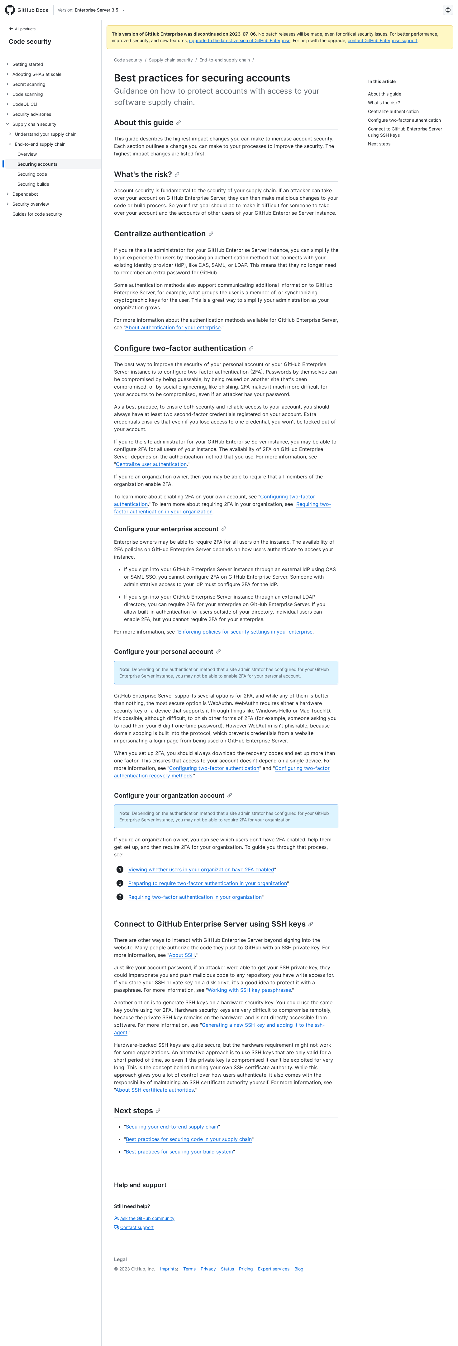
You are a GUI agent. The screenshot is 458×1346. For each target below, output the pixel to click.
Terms (189, 1268)
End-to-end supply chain (224, 59)
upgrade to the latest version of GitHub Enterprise (239, 40)
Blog (298, 1268)
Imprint (167, 1268)
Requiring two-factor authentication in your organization (195, 897)
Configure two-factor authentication (180, 348)
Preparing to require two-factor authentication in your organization (207, 883)
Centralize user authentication (151, 464)
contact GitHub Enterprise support (382, 40)
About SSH (182, 955)
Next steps (133, 1110)
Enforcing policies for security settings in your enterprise (245, 632)
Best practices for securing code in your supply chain (189, 1139)
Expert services (273, 1268)
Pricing (246, 1268)
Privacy (208, 1268)
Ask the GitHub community (147, 1218)
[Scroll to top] (444, 1332)
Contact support (137, 1227)
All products (25, 29)
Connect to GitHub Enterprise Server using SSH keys (210, 923)
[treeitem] (53, 64)
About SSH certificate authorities (155, 1090)
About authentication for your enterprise (173, 327)
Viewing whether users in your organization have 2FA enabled (201, 869)
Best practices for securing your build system (179, 1151)
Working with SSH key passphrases (249, 990)
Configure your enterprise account (166, 529)
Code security (30, 41)
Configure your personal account (163, 651)
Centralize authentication (160, 233)
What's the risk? (143, 174)
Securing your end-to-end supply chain (172, 1126)
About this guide (144, 122)
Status (227, 1268)
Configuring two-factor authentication (214, 768)
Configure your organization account (169, 795)
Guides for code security (37, 214)
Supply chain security (171, 59)
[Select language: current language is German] (448, 10)
